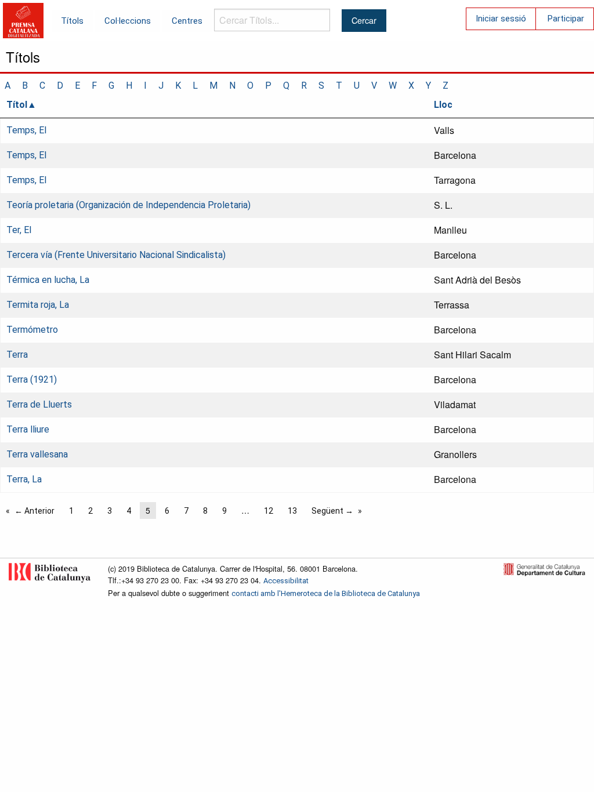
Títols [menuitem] (72, 21)
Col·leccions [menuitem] (127, 21)
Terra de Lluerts (39, 404)
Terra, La (24, 479)
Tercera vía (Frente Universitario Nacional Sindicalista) (116, 254)
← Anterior (35, 510)
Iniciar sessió (501, 18)
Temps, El (26, 130)
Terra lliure (27, 429)
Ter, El (18, 229)
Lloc (443, 104)
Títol (16, 104)
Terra (17, 354)
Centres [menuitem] (187, 21)
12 (268, 510)
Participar (566, 18)
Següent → (332, 510)
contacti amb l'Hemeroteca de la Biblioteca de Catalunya (325, 593)
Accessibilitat (286, 580)
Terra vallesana (37, 454)
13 (292, 510)
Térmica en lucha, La (47, 279)
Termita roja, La (37, 304)
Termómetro (32, 329)
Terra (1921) (31, 379)
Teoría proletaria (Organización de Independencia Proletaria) (128, 204)
